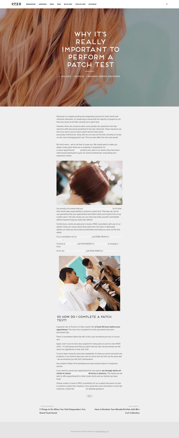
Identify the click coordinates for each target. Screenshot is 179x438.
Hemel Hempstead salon (75, 251)
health (59, 140)
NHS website (80, 389)
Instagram (92, 4)
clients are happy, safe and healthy (97, 208)
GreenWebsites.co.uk (102, 431)
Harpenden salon (84, 236)
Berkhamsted (31, 4)
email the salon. (109, 251)
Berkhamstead (93, 76)
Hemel (52, 4)
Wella (77, 150)
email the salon (101, 244)
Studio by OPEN (80, 4)
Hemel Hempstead (114, 76)
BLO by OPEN (68, 4)
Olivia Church (66, 76)
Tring (59, 4)
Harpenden (43, 4)
